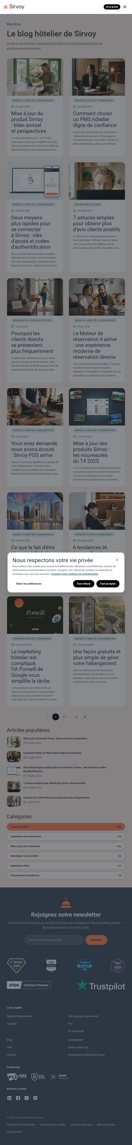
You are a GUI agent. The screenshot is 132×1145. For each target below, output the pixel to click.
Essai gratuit (112, 7)
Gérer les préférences (28, 583)
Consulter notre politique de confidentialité (74, 574)
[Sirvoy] (13, 6)
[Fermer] (117, 560)
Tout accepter (108, 583)
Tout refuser (84, 583)
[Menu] (125, 7)
